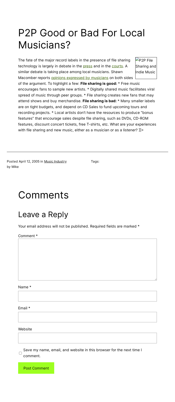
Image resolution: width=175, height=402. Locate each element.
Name (24, 287)
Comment (28, 236)
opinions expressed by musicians (79, 77)
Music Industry (55, 161)
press (87, 66)
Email (24, 308)
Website (25, 329)
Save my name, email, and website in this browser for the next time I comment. (82, 353)
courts (117, 66)
